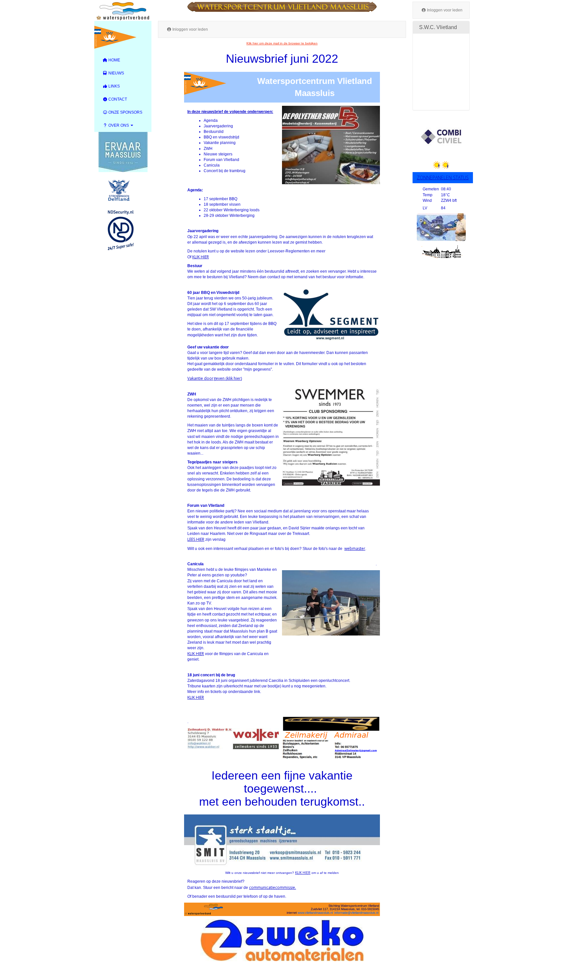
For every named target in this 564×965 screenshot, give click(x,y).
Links (113, 86)
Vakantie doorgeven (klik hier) (214, 378)
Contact (117, 99)
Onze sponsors (124, 112)
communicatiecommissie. (272, 887)
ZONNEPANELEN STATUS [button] (443, 177)
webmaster (354, 548)
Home (113, 60)
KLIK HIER (200, 257)
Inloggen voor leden (444, 10)
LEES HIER (195, 539)
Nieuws (115, 73)
